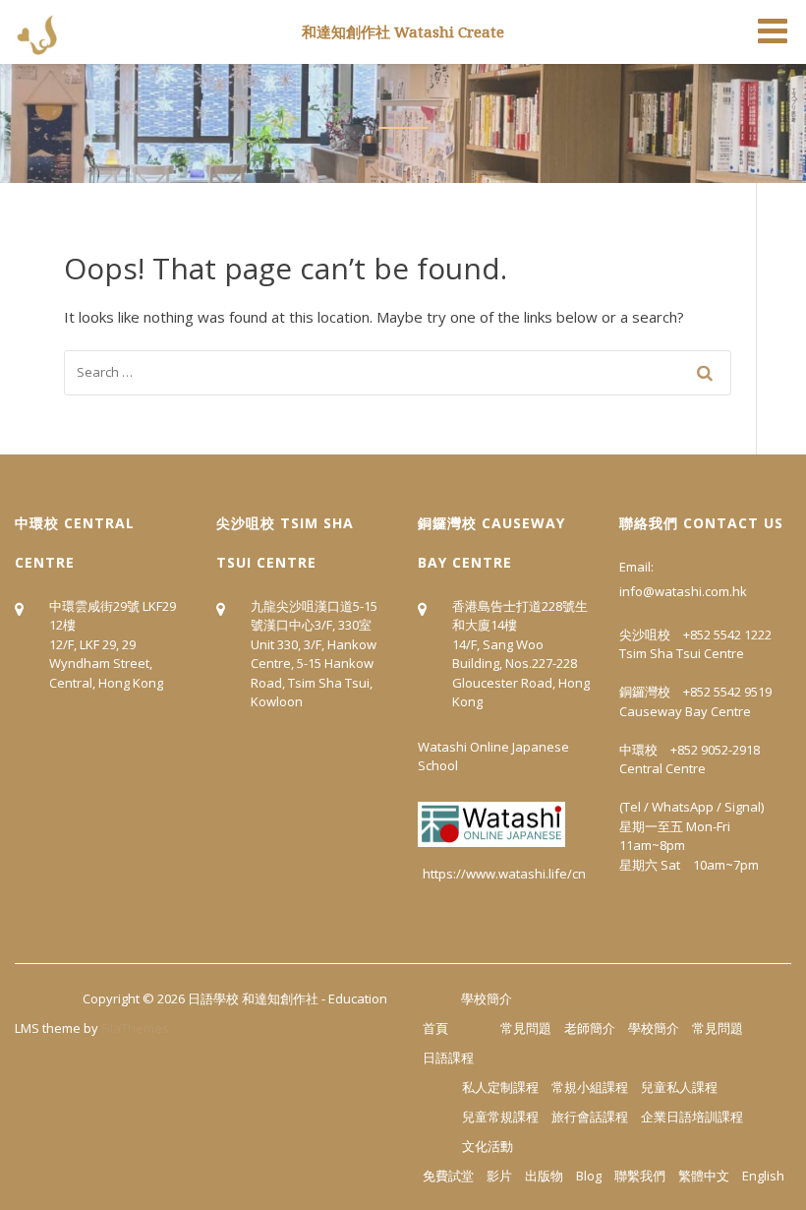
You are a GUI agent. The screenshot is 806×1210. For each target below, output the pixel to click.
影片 (499, 1175)
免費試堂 (448, 1175)
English (763, 1175)
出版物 (544, 1175)
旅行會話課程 (589, 1116)
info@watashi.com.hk (683, 591)
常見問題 (525, 1028)
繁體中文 (703, 1175)
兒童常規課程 (500, 1116)
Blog (589, 1175)
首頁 (435, 1028)
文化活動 (487, 1146)
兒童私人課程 (679, 1087)
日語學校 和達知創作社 (253, 998)
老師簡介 (589, 1028)
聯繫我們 (639, 1175)
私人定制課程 (500, 1087)
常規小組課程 (589, 1087)
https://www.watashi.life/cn (504, 873)
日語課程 (448, 1057)
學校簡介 (486, 998)
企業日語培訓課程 (692, 1116)
